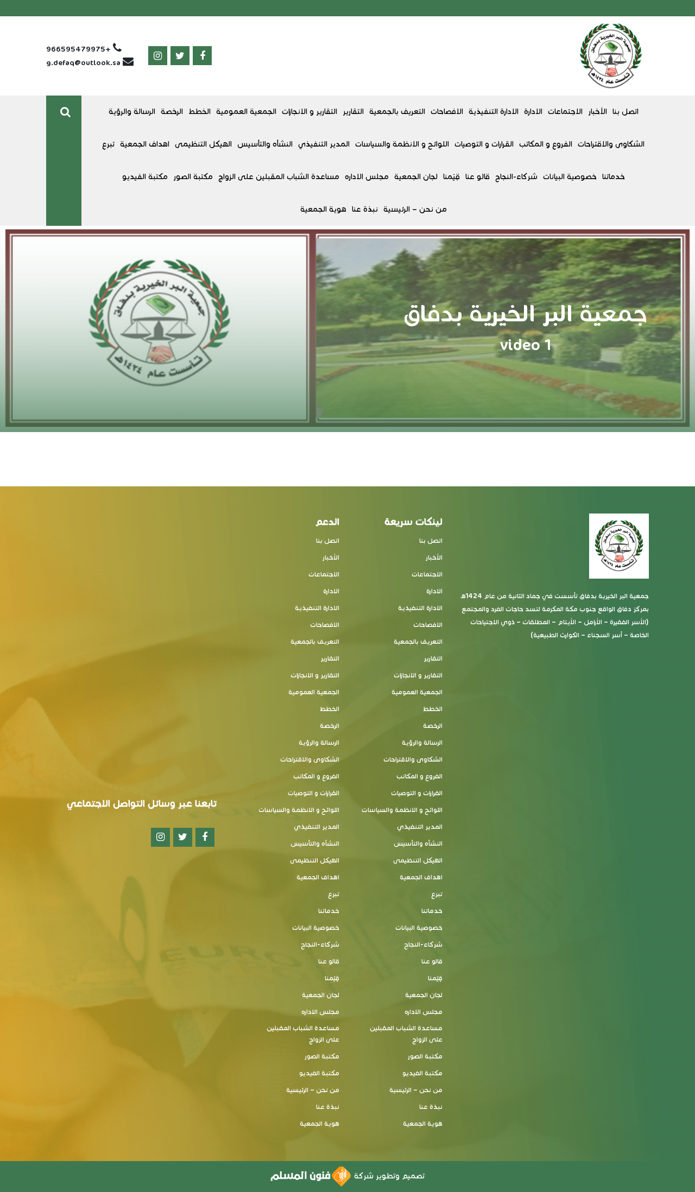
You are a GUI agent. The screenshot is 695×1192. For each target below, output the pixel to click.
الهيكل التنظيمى (203, 144)
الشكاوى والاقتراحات (611, 144)
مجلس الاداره (367, 176)
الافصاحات (447, 111)
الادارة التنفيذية (494, 111)
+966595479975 (78, 49)
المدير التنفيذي (324, 144)
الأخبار (597, 111)
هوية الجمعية (323, 209)
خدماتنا (613, 176)
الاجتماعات (565, 111)
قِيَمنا (451, 176)
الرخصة (172, 111)
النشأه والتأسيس (265, 144)
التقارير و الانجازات (309, 111)
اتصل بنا (625, 111)
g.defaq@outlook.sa (83, 62)
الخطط (199, 111)
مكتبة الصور (193, 176)
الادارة (533, 111)
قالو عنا (477, 176)
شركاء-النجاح (516, 176)
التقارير (353, 111)
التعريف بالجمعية (397, 111)
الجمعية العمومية (246, 111)
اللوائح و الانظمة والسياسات (402, 144)
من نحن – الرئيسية (415, 209)
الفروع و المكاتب (545, 144)
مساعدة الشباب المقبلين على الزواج (278, 176)
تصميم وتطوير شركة (388, 1176)
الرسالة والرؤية (132, 111)
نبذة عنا (365, 209)
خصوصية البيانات (570, 176)
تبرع (108, 144)
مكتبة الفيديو (145, 176)
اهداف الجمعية (144, 144)
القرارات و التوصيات (484, 144)
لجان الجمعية (416, 176)
